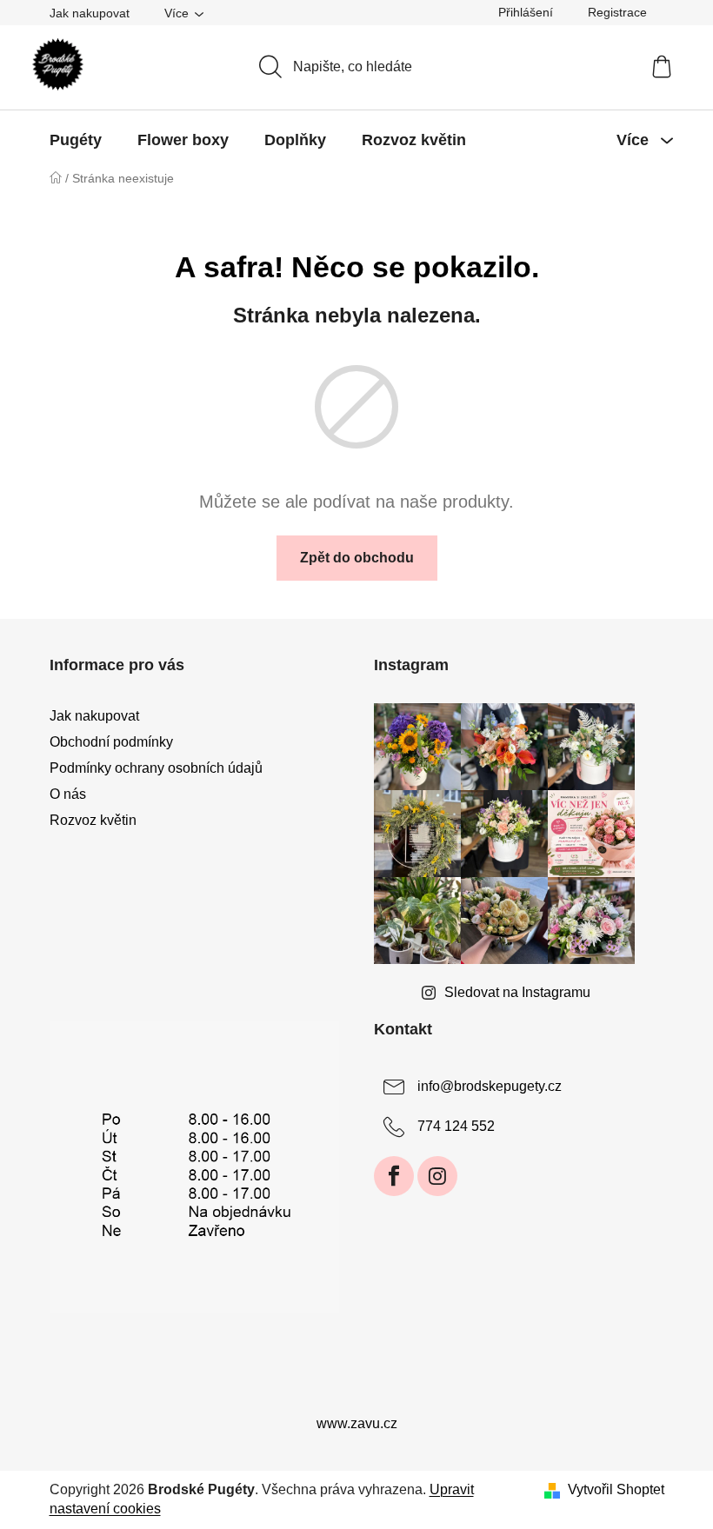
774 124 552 (456, 1126)
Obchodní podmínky (111, 742)
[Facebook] (394, 1176)
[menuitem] (75, 140)
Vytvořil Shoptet (616, 1489)
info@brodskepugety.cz (489, 1086)
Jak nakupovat (90, 13)
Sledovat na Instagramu (517, 992)
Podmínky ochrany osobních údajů (156, 768)
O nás (68, 794)
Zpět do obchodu (357, 557)
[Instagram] (437, 1176)
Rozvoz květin (93, 820)
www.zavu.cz (357, 1423)
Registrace (617, 12)
